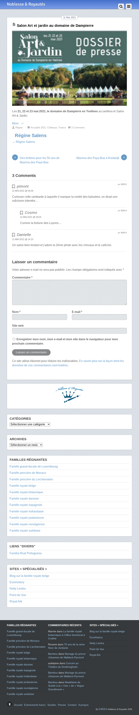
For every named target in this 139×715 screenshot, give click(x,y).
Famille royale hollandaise (27, 511)
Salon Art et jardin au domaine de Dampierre (55, 26)
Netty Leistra (18, 588)
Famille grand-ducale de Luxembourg (34, 466)
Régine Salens (31, 135)
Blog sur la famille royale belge (29, 575)
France (62, 127)
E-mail (77, 311)
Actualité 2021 (38, 127)
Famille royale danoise (24, 498)
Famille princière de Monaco (28, 472)
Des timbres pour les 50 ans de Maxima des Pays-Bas (37, 160)
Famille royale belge (23, 485)
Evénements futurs (35, 704)
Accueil (18, 704)
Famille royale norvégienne (27, 524)
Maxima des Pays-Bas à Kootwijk (100, 158)
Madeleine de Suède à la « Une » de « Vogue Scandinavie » (66, 686)
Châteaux (52, 127)
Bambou (53, 653)
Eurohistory (17, 582)
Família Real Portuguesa (26, 553)
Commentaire (22, 277)
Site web (18, 325)
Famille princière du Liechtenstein (31, 479)
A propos (83, 704)
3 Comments (78, 127)
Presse (62, 704)
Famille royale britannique (26, 492)
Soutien (51, 704)
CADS (102, 709)
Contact (72, 704)
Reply (124, 184)
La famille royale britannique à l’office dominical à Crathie (66, 635)
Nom (16, 311)
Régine (19, 127)
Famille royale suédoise (25, 530)
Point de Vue (18, 595)
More (15, 123)
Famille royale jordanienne (27, 517)
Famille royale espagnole (26, 504)
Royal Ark (16, 601)
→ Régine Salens (23, 141)
